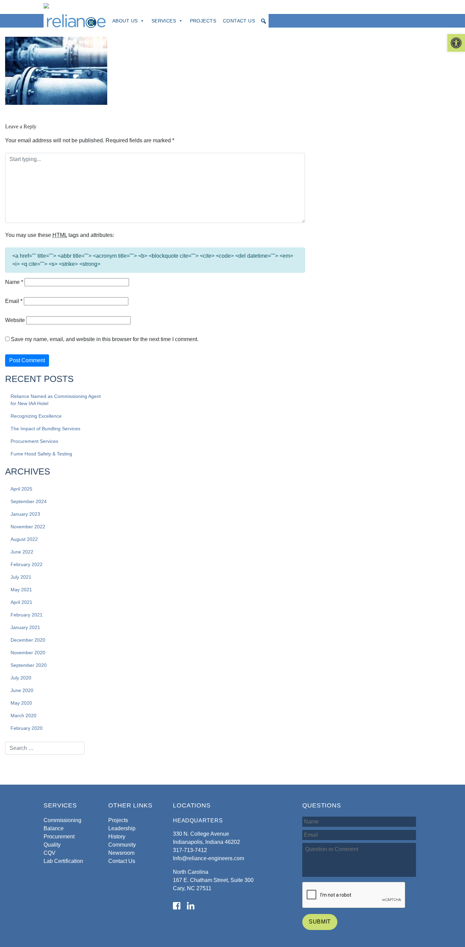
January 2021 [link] (25, 627)
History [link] (116, 836)
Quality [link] (52, 845)
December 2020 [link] (28, 640)
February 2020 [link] (27, 728)
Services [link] (163, 20)
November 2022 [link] (28, 526)
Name (14, 282)
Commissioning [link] (62, 820)
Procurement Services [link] (34, 441)
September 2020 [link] (29, 665)
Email (13, 301)
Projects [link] (203, 20)
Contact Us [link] (239, 20)
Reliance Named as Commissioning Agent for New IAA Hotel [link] (56, 400)
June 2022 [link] (22, 552)
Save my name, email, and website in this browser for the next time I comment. (104, 339)
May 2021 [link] (21, 589)
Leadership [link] (121, 828)
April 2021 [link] (21, 602)
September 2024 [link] (29, 501)
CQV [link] (49, 853)
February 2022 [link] (27, 564)
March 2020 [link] (23, 715)
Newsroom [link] (121, 853)
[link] (456, 43)
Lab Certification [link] (63, 861)
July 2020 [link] (21, 677)
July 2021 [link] (21, 577)
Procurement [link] (59, 836)
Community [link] (122, 845)
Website (15, 320)
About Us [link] (125, 20)
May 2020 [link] (21, 703)
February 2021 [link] (27, 614)
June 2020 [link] (22, 690)
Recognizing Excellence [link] (36, 416)
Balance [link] (54, 828)
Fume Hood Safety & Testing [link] (41, 453)
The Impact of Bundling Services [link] (45, 428)
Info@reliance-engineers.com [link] (208, 858)
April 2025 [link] (21, 489)
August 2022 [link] (24, 539)
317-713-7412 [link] (190, 850)
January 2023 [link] (25, 514)
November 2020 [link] (28, 652)
